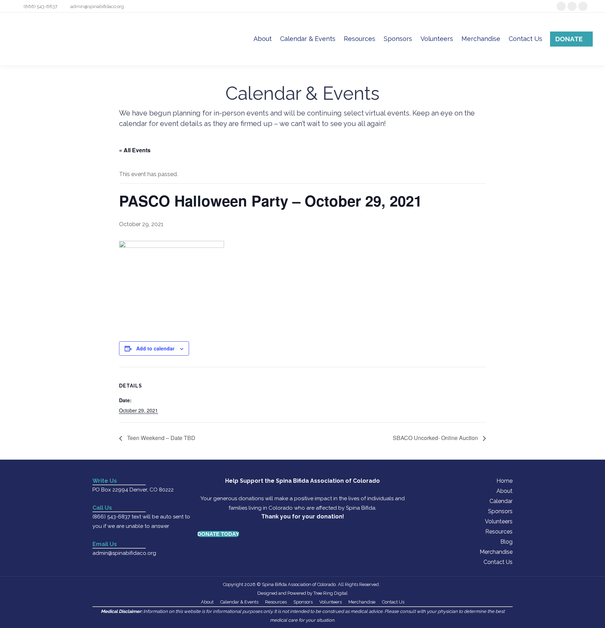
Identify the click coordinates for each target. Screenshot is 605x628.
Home (504, 480)
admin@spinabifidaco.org (97, 6)
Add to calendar (155, 348)
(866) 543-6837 (40, 6)
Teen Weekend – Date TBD (160, 438)
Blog (506, 541)
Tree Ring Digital (330, 593)
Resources (499, 531)
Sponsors (500, 511)
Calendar (501, 501)
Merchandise (496, 552)
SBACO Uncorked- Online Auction (436, 438)
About (504, 491)
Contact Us (498, 562)
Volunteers (499, 521)
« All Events (135, 150)
